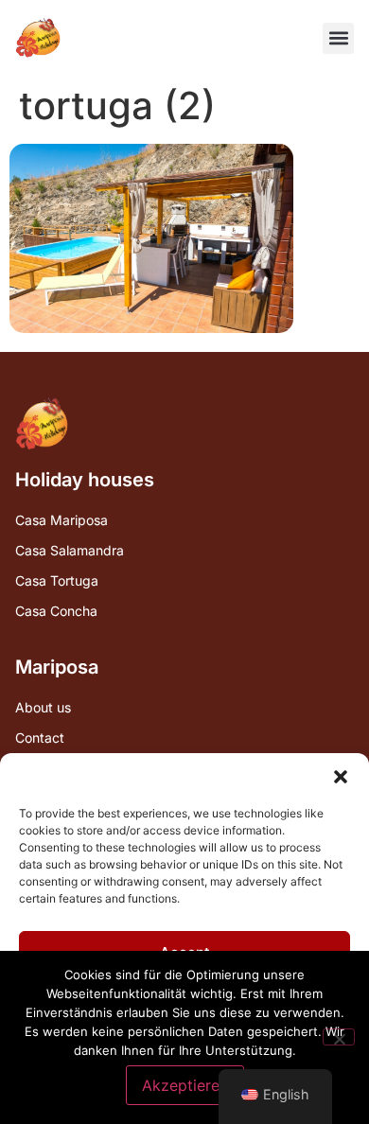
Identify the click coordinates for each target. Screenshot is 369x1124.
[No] (339, 1036)
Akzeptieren (185, 1085)
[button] (340, 776)
